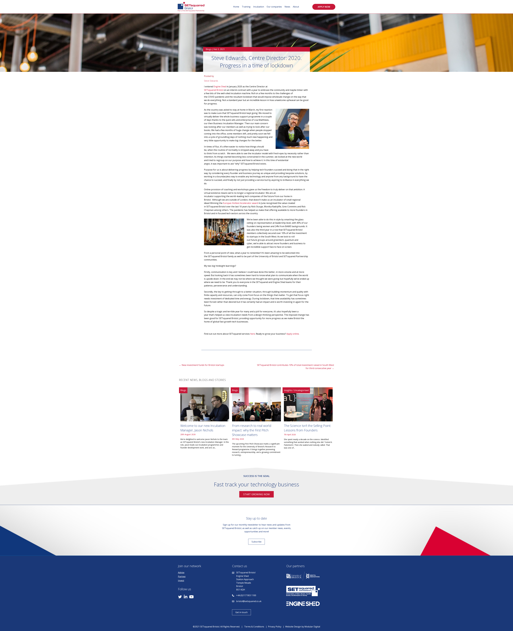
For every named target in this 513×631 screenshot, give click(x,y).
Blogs (208, 49)
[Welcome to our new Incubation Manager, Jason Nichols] (204, 422)
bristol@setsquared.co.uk (248, 601)
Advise (181, 572)
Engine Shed (220, 86)
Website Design (293, 626)
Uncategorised (301, 390)
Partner (182, 576)
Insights (288, 390)
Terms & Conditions (254, 626)
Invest (181, 580)
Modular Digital (312, 626)
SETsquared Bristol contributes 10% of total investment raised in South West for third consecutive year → (295, 367)
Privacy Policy (274, 626)
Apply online (292, 333)
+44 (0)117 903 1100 (246, 595)
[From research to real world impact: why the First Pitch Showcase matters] (256, 422)
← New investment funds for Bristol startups (201, 365)
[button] (323, 7)
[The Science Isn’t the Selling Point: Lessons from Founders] (308, 422)
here (252, 333)
